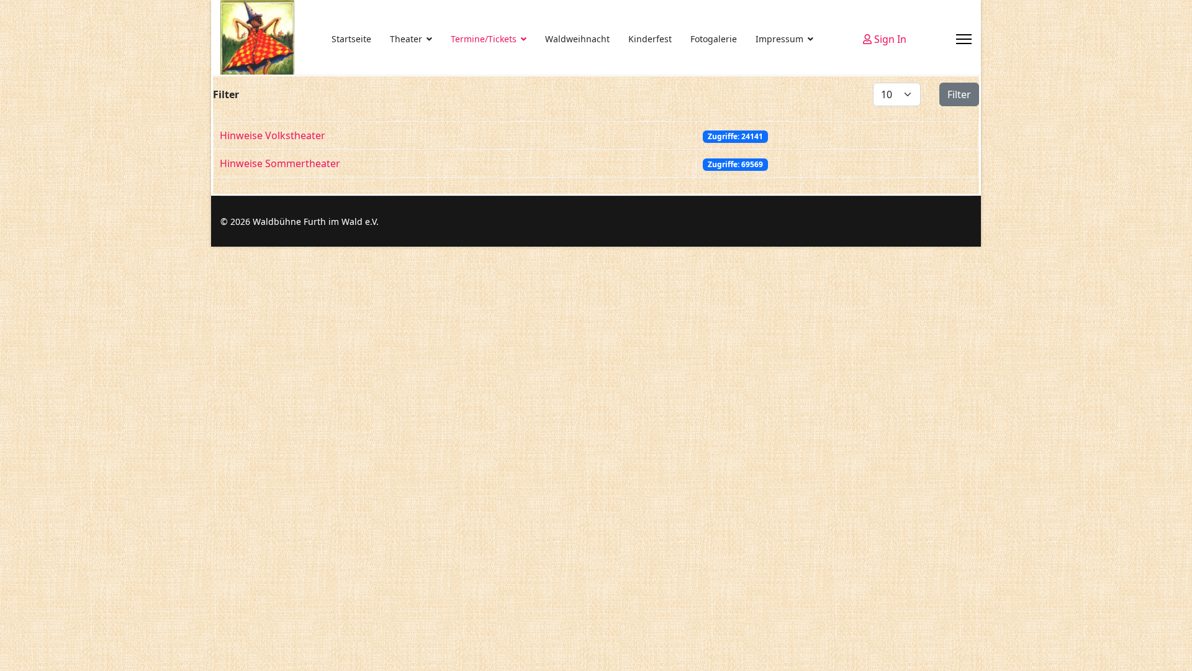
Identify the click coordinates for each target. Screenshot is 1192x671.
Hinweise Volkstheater (272, 135)
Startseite (351, 39)
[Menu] (964, 39)
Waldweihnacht (577, 39)
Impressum (779, 39)
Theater (406, 39)
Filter (959, 94)
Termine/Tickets (484, 39)
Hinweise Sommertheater (280, 163)
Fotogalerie (713, 39)
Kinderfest (650, 39)
